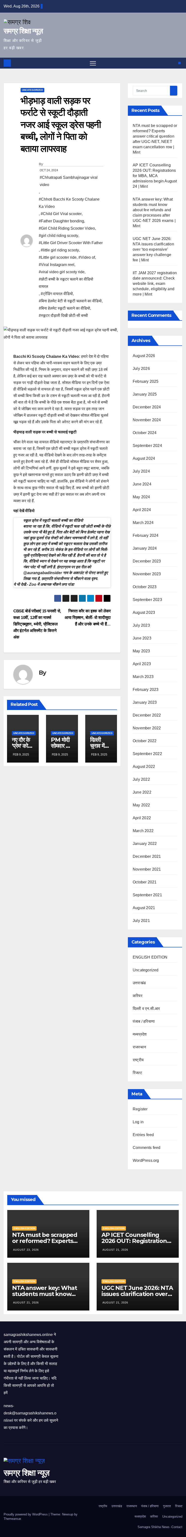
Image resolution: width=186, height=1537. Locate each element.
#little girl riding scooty (60, 250)
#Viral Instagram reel (56, 265)
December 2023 (147, 561)
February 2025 (146, 381)
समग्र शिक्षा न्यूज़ (23, 30)
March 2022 (143, 831)
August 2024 (144, 458)
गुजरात (167, 1506)
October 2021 (144, 882)
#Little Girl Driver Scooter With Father (71, 243)
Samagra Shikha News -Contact (160, 1527)
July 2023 (141, 625)
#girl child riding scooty (58, 236)
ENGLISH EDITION (150, 957)
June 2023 (142, 638)
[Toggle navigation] (93, 63)
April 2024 (142, 510)
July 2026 (141, 369)
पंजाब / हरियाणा (144, 1021)
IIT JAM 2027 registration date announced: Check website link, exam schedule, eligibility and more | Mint (155, 283)
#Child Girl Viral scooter (61, 214)
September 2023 (147, 600)
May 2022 (141, 805)
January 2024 (145, 548)
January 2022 (145, 844)
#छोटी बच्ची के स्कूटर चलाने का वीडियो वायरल (66, 283)
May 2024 (141, 497)
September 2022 (147, 754)
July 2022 (141, 779)
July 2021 (141, 921)
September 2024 (147, 446)
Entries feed (143, 1135)
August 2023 (144, 612)
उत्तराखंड (139, 983)
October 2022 (144, 741)
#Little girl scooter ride (58, 257)
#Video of (86, 257)
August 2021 (144, 908)
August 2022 (144, 767)
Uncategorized (32, 90)
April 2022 (142, 818)
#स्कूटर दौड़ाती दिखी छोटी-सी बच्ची (63, 315)
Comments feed (147, 1148)
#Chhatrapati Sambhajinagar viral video (69, 181)
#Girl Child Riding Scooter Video (67, 228)
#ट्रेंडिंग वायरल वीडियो (57, 294)
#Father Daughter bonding (61, 221)
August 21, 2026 (115, 1249)
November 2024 (147, 420)
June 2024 (142, 484)
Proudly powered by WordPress (26, 1514)
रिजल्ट (137, 1073)
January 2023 (145, 702)
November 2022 (147, 728)
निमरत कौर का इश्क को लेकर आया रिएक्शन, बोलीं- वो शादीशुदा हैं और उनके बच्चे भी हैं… (88, 617)
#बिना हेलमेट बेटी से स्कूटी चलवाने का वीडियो (70, 301)
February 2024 (146, 535)
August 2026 (144, 356)
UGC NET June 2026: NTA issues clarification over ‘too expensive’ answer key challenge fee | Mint (153, 249)
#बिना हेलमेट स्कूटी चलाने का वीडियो (64, 308)
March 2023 (143, 677)
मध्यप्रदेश (140, 1034)
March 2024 (143, 523)
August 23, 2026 (26, 1249)
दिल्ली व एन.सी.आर (146, 1008)
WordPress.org (146, 1160)
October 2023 (144, 587)
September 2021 (147, 895)
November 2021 (147, 869)
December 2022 (147, 715)
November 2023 (147, 574)
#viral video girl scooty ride (62, 272)
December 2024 (147, 407)
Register (140, 1109)
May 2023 (141, 651)
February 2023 (146, 689)
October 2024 (144, 433)
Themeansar (12, 1519)
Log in (138, 1122)
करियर (137, 996)
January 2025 (145, 394)
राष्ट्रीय (138, 1060)
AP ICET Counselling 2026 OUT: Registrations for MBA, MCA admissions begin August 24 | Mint (155, 175)
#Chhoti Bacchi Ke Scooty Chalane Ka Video (69, 203)
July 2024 (141, 471)
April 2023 (142, 664)
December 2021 (147, 856)
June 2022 (142, 792)
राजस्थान (139, 1047)
